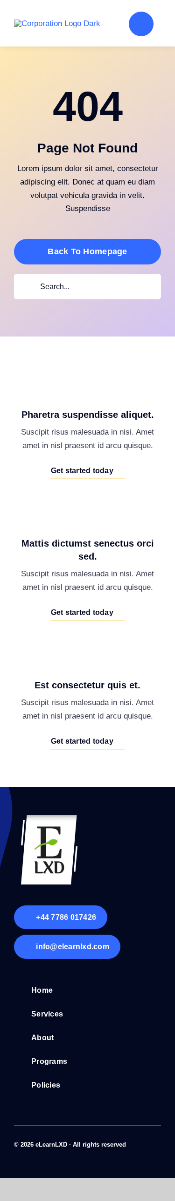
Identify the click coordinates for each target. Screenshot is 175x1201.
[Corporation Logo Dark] (57, 23)
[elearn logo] (49, 818)
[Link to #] (141, 24)
